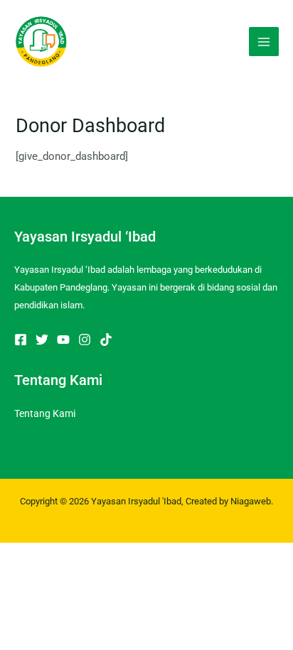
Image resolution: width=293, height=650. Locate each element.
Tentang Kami (44, 413)
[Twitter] (42, 339)
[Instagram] (84, 339)
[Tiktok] (106, 339)
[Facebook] (20, 339)
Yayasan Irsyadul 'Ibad (136, 501)
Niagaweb (250, 501)
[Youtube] (63, 339)
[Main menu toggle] (264, 42)
